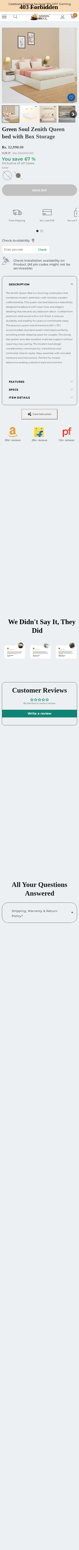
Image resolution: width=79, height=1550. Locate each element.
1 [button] (37, 231)
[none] (10, 114)
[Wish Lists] (71, 97)
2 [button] (41, 231)
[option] (17, 214)
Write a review (39, 713)
